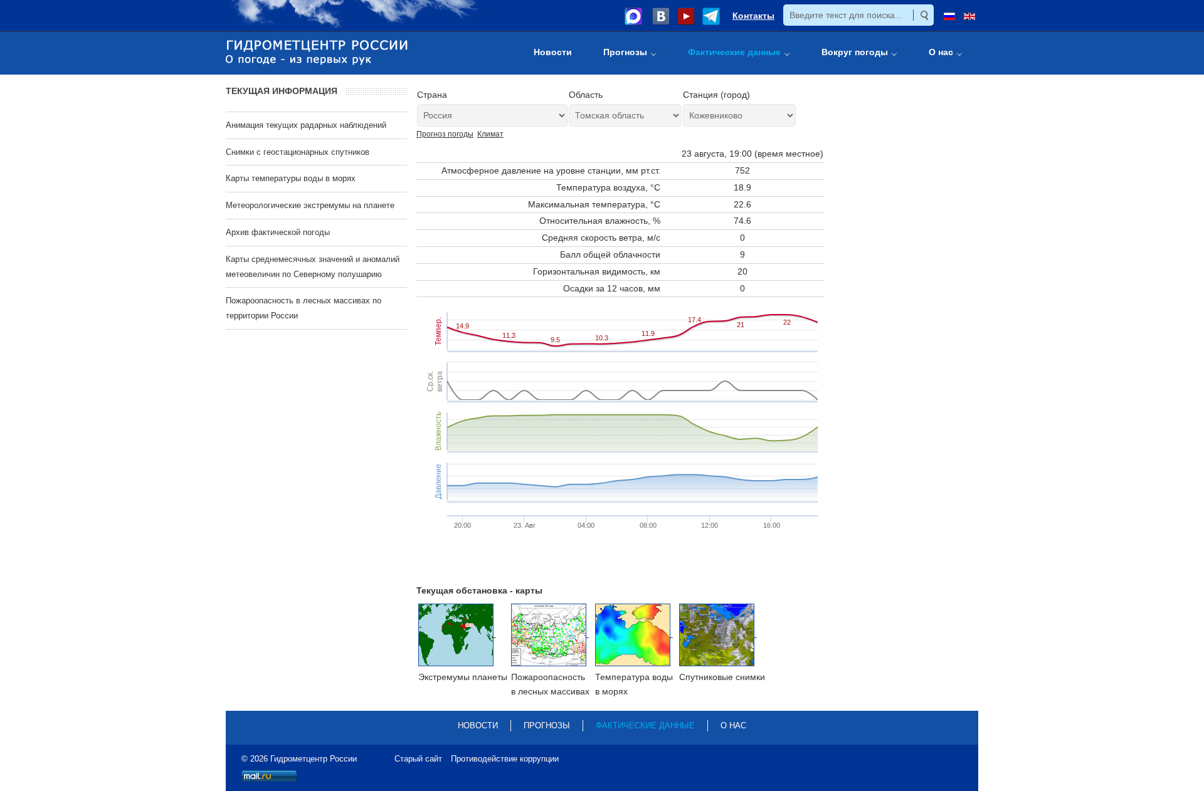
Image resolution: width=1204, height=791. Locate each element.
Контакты (753, 16)
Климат (490, 134)
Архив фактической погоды (278, 232)
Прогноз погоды (444, 134)
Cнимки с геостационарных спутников (297, 152)
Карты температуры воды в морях (291, 178)
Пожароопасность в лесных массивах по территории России (303, 308)
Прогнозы (547, 725)
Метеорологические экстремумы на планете (310, 205)
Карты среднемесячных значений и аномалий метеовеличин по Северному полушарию (312, 266)
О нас (733, 725)
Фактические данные (645, 725)
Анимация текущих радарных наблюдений (306, 125)
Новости (478, 725)
